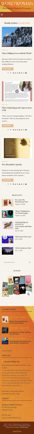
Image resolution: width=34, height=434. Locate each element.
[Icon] (17, 37)
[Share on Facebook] (10, 73)
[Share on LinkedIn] (15, 73)
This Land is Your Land (23, 237)
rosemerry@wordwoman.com (11, 418)
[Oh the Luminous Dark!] (7, 251)
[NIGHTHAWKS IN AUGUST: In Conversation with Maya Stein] (7, 225)
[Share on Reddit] (19, 73)
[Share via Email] (26, 73)
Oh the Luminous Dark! (23, 248)
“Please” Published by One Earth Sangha (22, 212)
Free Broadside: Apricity (12, 164)
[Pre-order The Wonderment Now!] (7, 202)
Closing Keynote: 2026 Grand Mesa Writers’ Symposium (20, 342)
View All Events (7, 351)
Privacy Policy (22, 425)
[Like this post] (8, 73)
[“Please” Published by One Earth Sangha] (7, 214)
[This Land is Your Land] (7, 239)
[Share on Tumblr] (17, 73)
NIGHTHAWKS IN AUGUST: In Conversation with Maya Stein (23, 225)
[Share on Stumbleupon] (21, 73)
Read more (7, 69)
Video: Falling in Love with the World (16, 53)
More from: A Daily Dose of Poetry (13, 391)
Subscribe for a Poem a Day (10, 394)
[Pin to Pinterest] (13, 73)
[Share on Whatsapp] (23, 73)
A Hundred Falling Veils (12, 362)
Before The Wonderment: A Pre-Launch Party (18, 322)
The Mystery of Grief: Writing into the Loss (20, 333)
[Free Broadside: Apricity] (17, 148)
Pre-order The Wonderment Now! (21, 201)
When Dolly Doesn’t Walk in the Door (14, 365)
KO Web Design (24, 427)
